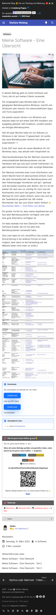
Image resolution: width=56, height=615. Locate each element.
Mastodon (10, 508)
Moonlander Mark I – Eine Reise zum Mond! (23, 206)
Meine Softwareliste (17, 426)
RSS (5, 511)
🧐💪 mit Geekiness (18, 528)
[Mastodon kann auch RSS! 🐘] (22, 611)
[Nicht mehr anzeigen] (52, 3)
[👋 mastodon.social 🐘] (18, 611)
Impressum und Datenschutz (13, 592)
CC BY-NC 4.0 (29, 597)
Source (9, 519)
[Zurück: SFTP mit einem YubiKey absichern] (4, 579)
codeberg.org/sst (41, 508)
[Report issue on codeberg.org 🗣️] (27, 611)
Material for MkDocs (19, 606)
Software (42, 541)
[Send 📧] (13, 611)
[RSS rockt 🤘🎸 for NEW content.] (4, 611)
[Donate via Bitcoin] (41, 611)
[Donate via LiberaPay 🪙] (36, 611)
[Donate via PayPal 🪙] (32, 611)
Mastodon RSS (24, 508)
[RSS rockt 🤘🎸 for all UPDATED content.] (8, 611)
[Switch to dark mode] (46, 22)
